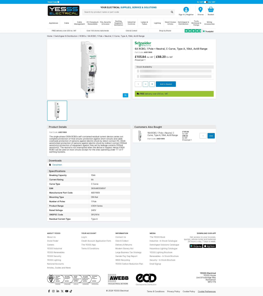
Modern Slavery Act (124, 248)
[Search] (172, 12)
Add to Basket (166, 84)
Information (121, 233)
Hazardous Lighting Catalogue (163, 248)
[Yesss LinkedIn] (58, 291)
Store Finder (52, 241)
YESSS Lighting (54, 260)
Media (153, 233)
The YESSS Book (157, 237)
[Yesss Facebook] (49, 291)
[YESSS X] (62, 291)
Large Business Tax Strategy (128, 252)
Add (211, 136)
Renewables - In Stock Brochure (164, 256)
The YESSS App (88, 245)
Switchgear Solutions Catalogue (164, 245)
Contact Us (120, 237)
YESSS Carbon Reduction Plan (129, 264)
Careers (50, 245)
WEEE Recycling (122, 260)
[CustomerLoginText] (186, 9)
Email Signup (155, 264)
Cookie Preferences (207, 291)
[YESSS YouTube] (67, 291)
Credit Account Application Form (96, 241)
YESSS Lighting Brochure (161, 252)
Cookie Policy (189, 291)
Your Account (88, 233)
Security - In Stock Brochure (162, 260)
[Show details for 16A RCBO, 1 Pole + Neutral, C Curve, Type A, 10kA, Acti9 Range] (139, 136)
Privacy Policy (173, 291)
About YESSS (53, 233)
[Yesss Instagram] (54, 291)
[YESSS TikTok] (71, 291)
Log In (84, 237)
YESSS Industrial (54, 248)
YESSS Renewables (56, 252)
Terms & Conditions (90, 248)
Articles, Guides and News (59, 268)
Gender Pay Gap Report (126, 256)
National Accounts (55, 264)
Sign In (182, 14)
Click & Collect (121, 241)
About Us (51, 237)
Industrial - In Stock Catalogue (163, 241)
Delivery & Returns (123, 245)
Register (190, 14)
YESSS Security (54, 256)
